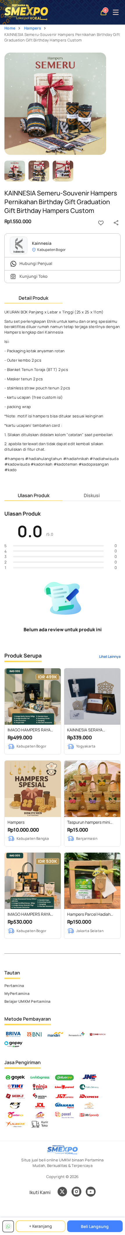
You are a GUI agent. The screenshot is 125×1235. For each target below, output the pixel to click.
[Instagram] (76, 1192)
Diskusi (92, 495)
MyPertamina (16, 993)
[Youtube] (91, 1195)
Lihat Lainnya (110, 656)
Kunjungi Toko (33, 276)
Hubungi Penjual (35, 263)
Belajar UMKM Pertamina (27, 1001)
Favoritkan (101, 223)
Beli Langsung (95, 1226)
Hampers (32, 28)
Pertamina (14, 985)
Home (9, 28)
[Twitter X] (62, 1192)
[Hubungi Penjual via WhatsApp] (8, 1226)
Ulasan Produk (33, 495)
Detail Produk (33, 298)
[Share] (116, 223)
